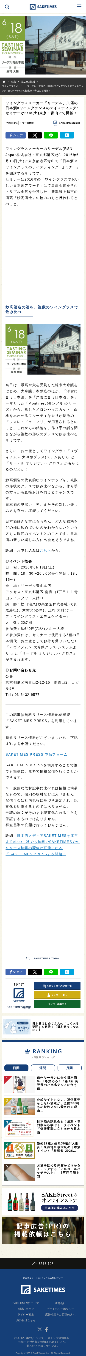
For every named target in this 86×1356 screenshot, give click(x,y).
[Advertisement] (43, 255)
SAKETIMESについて (25, 1303)
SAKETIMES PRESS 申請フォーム (36, 754)
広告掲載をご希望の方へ (60, 1314)
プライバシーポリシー (60, 1309)
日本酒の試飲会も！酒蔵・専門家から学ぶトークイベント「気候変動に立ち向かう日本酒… (58, 1127)
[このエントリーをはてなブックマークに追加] (67, 135)
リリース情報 (26, 123)
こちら (45, 550)
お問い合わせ (25, 1309)
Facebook (46, 1329)
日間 (16, 1068)
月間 (69, 1068)
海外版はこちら (26, 1320)
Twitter (39, 1329)
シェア (18, 135)
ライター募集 (25, 1314)
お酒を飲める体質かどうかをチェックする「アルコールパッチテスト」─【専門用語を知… (58, 1171)
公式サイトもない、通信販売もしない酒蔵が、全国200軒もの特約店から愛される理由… (58, 1105)
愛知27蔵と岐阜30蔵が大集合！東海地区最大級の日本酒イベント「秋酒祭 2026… (58, 1147)
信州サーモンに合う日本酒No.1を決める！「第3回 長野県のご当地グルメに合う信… (57, 1083)
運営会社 (60, 1303)
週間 (43, 1068)
